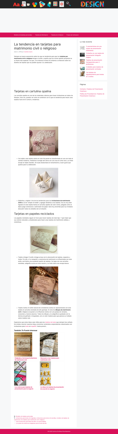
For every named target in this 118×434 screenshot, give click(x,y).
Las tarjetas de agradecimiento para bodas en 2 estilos (95, 74)
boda (27, 326)
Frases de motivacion (73, 35)
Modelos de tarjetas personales (23, 35)
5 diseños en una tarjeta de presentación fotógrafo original (95, 55)
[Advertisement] (59, 20)
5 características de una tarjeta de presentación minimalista (94, 48)
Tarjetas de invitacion (57, 35)
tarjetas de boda (50, 322)
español (33, 326)
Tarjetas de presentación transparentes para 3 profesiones (94, 62)
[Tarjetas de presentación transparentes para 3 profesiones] (82, 62)
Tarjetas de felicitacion (41, 35)
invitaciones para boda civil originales (26, 418)
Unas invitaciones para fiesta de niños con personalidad (31, 421)
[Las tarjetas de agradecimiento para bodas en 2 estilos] (82, 74)
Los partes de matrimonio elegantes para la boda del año (31, 423)
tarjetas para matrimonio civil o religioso (34, 419)
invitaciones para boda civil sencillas (46, 418)
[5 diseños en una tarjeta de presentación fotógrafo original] (82, 55)
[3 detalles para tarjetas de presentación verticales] (82, 68)
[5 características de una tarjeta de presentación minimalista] (82, 48)
